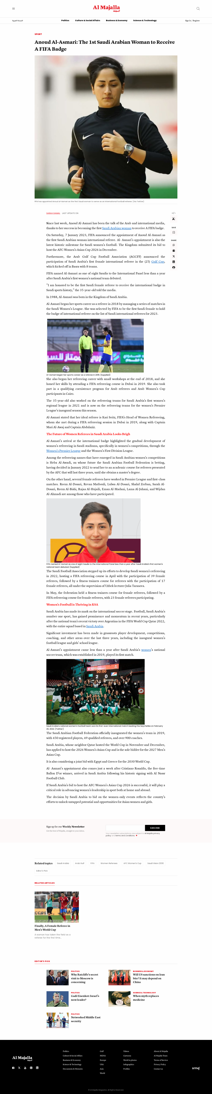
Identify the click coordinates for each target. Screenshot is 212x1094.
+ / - (174, 213)
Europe (103, 1060)
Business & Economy (116, 20)
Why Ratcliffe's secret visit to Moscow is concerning (84, 978)
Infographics (128, 1064)
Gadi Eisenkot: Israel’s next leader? (85, 998)
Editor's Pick (42, 870)
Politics (65, 20)
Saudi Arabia (63, 863)
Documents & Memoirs (73, 1068)
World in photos (130, 1060)
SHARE (173, 240)
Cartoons (127, 1055)
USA (102, 1064)
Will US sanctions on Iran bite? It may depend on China (149, 978)
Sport (38, 34)
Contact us (158, 1068)
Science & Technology (145, 20)
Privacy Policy (160, 1064)
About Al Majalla (161, 1051)
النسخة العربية (17, 21)
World (102, 1073)
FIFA (92, 863)
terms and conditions (125, 835)
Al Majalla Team (160, 1055)
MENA (103, 1055)
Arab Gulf (79, 863)
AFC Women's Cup (132, 863)
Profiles (126, 1068)
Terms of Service (161, 1060)
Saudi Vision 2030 (155, 863)
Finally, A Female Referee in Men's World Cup (52, 927)
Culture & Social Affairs (87, 20)
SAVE (174, 227)
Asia (102, 1068)
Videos (126, 1051)
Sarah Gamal (53, 213)
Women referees (109, 863)
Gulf (102, 1051)
